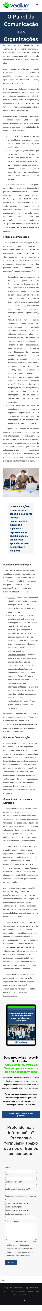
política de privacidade (21, 1256)
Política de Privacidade (17, 1291)
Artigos (2, 1280)
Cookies (30, 1291)
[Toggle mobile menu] (37, 5)
